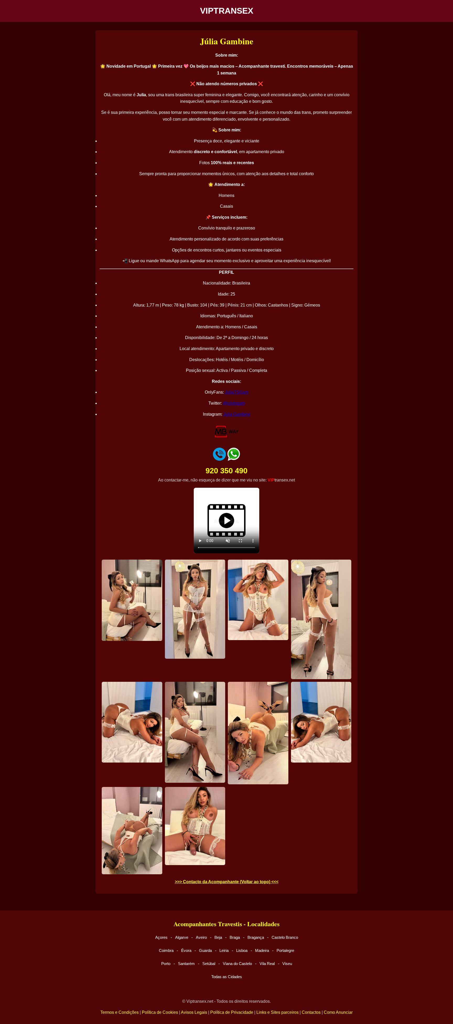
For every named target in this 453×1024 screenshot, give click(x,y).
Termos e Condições (119, 1012)
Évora (186, 950)
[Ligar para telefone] (219, 459)
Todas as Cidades (226, 976)
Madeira (262, 950)
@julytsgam (234, 403)
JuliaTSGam (236, 392)
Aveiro (201, 937)
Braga (235, 937)
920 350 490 (226, 471)
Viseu (287, 963)
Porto (165, 963)
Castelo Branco (285, 937)
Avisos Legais (194, 1012)
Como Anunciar (338, 1012)
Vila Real (267, 963)
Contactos (311, 1012)
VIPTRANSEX (226, 10)
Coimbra (166, 950)
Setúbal (208, 963)
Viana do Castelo (237, 963)
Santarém (186, 963)
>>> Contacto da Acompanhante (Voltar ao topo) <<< (226, 882)
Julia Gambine (236, 414)
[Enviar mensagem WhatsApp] (233, 459)
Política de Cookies (160, 1012)
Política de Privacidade (231, 1012)
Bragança (255, 937)
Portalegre (285, 950)
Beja (218, 937)
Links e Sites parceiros (277, 1012)
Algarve (181, 937)
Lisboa (241, 950)
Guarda (205, 950)
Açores (161, 937)
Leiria (224, 950)
